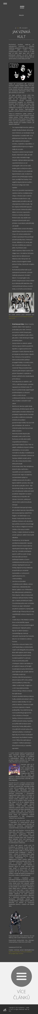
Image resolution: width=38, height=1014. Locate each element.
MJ (17, 28)
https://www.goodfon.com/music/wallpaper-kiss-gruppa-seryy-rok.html (20, 952)
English (21, 15)
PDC (10, 1011)
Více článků (21, 994)
